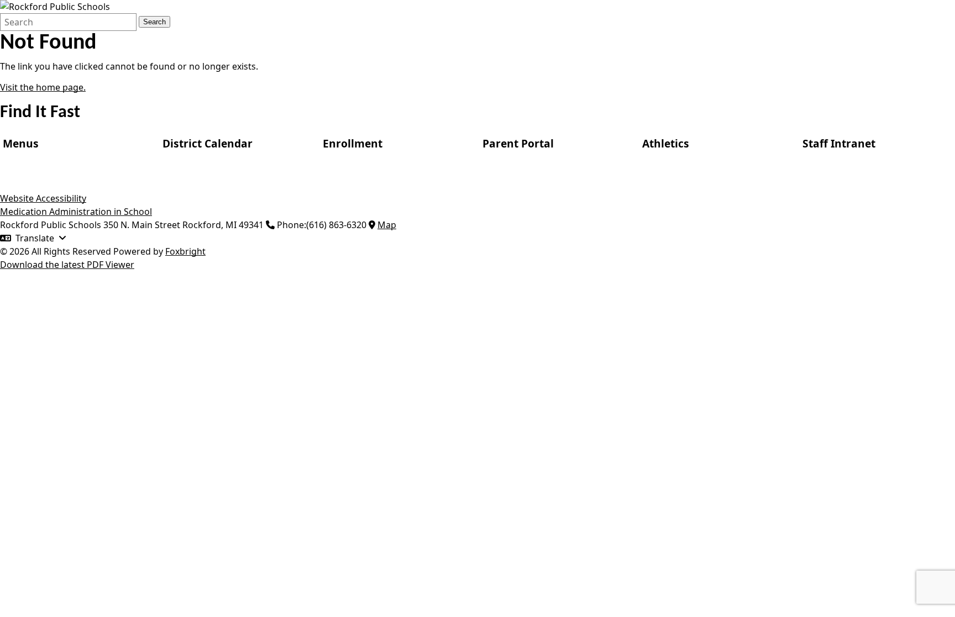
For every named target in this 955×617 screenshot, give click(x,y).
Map (386, 225)
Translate (34, 238)
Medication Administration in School (76, 211)
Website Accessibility (43, 198)
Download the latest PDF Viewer (67, 265)
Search (154, 22)
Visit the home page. (43, 87)
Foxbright (185, 251)
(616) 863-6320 (336, 225)
